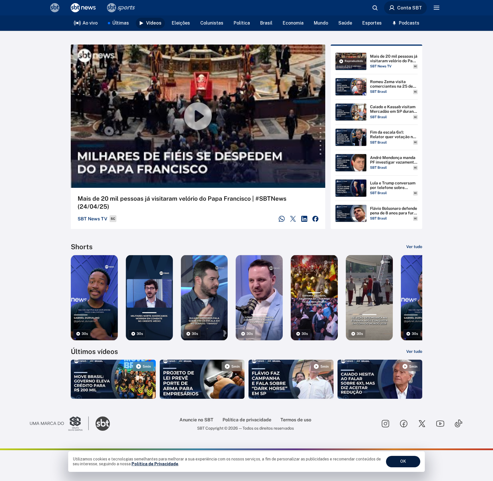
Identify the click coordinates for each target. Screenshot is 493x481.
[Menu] (436, 7)
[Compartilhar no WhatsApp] (282, 219)
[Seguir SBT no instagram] (385, 423)
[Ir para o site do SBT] (103, 423)
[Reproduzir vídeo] (198, 116)
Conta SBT (409, 8)
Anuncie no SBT (196, 419)
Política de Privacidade (155, 464)
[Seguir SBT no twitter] (422, 423)
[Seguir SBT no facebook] (403, 423)
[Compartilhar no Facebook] (315, 219)
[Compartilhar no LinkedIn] (304, 219)
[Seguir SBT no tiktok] (458, 423)
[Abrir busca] (375, 7)
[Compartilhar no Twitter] (293, 219)
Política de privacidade (247, 419)
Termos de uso (295, 419)
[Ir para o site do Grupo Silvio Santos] (59, 423)
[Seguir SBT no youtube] (440, 423)
